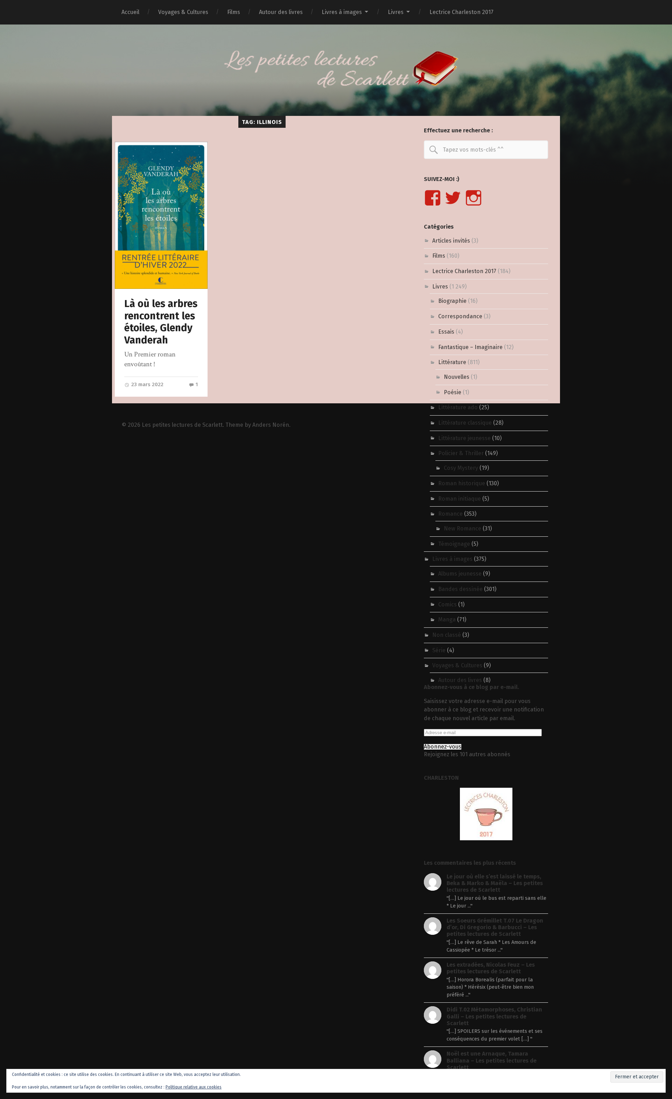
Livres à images (342, 12)
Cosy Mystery (461, 468)
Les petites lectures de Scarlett (182, 425)
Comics (447, 604)
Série (439, 650)
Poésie (452, 392)
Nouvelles (456, 377)
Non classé (446, 635)
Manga (447, 619)
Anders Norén (270, 425)
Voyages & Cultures (183, 12)
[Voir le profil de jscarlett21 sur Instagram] (473, 198)
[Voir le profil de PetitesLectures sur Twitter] (453, 198)
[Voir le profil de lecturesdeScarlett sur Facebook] (432, 198)
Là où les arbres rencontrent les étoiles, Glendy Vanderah (160, 322)
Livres (396, 12)
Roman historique (461, 483)
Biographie (452, 301)
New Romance (462, 528)
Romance (450, 513)
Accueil (130, 12)
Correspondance (460, 316)
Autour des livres (281, 12)
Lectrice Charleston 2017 (461, 12)
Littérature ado (458, 407)
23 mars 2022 (146, 384)
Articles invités (451, 240)
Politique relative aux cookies (194, 1087)
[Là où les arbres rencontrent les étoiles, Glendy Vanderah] (161, 215)
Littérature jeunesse (464, 438)
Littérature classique (465, 422)
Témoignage (454, 544)
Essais (446, 331)
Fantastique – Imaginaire (470, 347)
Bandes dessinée (460, 589)
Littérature (452, 362)
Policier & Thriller (461, 453)
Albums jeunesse (460, 573)
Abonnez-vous (442, 747)
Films (233, 12)
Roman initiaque (459, 498)
